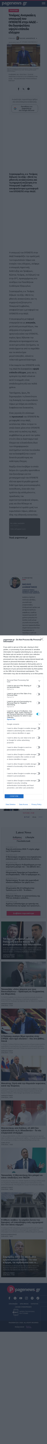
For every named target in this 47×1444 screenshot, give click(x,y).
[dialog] (23, 722)
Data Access (23, 804)
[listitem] (23, 680)
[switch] (38, 686)
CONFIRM (14, 796)
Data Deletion (11, 804)
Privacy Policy (36, 804)
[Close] (42, 640)
